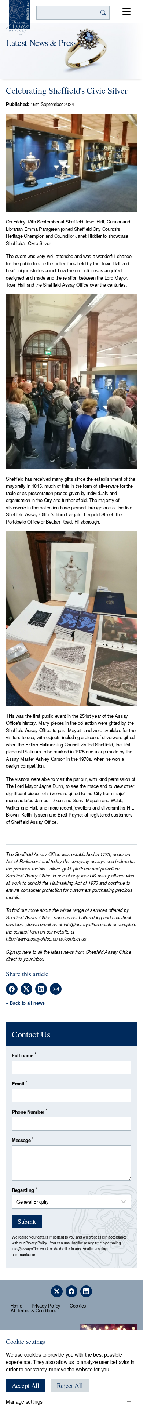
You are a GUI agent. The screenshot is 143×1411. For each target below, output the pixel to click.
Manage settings (24, 1401)
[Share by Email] (56, 989)
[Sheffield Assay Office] (18, 17)
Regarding (24, 1189)
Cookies (78, 1305)
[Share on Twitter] (26, 989)
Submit (27, 1221)
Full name (24, 1055)
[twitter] (57, 1291)
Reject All (70, 1385)
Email (19, 1083)
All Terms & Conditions (34, 1310)
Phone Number (29, 1111)
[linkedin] (86, 1291)
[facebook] (71, 1291)
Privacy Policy (36, 1242)
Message (22, 1140)
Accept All (25, 1385)
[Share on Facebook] (12, 989)
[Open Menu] (126, 11)
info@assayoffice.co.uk (87, 924)
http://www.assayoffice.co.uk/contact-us (46, 938)
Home (16, 1305)
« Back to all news (25, 1002)
